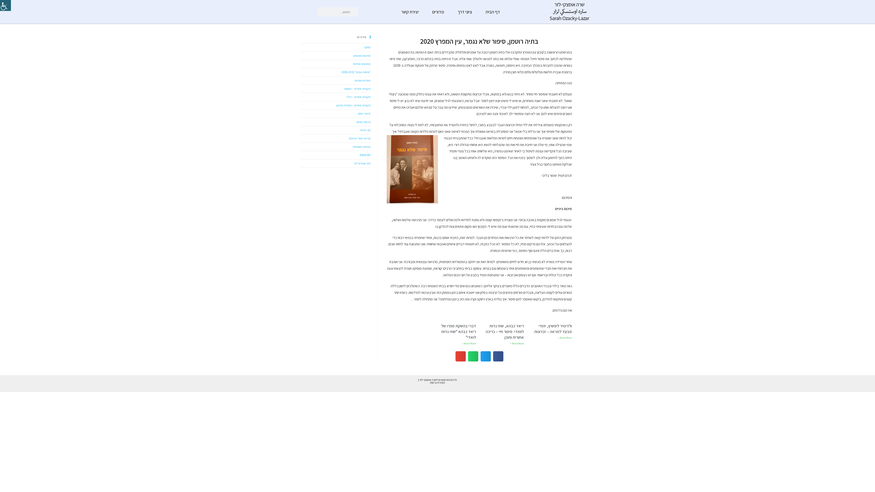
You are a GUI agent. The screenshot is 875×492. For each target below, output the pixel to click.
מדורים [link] (438, 12)
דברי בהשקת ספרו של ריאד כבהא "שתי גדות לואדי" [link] (458, 331)
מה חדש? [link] (365, 130)
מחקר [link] (367, 47)
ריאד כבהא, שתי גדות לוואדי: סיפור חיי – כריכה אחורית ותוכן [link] (505, 331)
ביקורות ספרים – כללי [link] (358, 97)
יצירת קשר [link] (410, 12)
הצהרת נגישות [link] (437, 382)
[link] (5, 5)
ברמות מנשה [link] (363, 122)
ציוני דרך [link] (465, 12)
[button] (498, 356)
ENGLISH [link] (365, 155)
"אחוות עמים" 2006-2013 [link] (356, 72)
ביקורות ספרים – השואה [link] (357, 89)
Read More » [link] (565, 337)
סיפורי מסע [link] (364, 113)
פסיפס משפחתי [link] (362, 147)
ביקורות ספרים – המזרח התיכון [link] (353, 105)
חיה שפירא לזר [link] (362, 163)
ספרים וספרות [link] (363, 80)
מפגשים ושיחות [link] (362, 64)
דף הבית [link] (493, 12)
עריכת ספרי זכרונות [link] (360, 138)
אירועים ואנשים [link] (362, 56)
